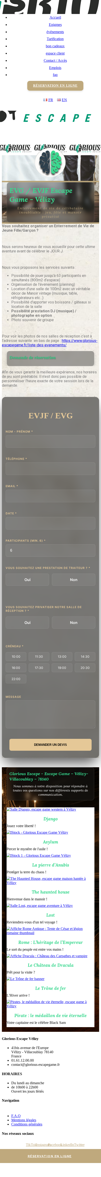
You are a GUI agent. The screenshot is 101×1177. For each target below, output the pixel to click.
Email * (12, 486)
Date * (11, 513)
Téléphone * (16, 459)
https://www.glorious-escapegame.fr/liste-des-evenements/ (49, 342)
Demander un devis (50, 745)
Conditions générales (26, 1124)
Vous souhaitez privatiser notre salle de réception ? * (44, 609)
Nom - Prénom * (19, 431)
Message (13, 697)
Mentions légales (23, 1120)
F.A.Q (16, 1116)
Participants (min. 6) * (26, 540)
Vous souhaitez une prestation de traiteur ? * (48, 568)
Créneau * (15, 646)
